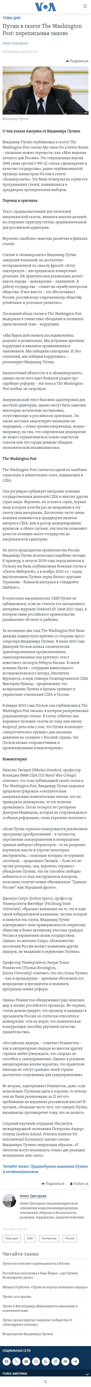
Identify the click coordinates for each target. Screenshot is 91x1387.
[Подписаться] (65, 1361)
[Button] (77, 61)
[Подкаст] (55, 1361)
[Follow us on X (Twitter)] (16, 1361)
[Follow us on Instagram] (36, 1361)
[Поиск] (45, 1381)
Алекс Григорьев (15, 43)
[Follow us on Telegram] (75, 1361)
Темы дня (11, 18)
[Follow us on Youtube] (26, 1361)
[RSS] (46, 1361)
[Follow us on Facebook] (7, 1361)
